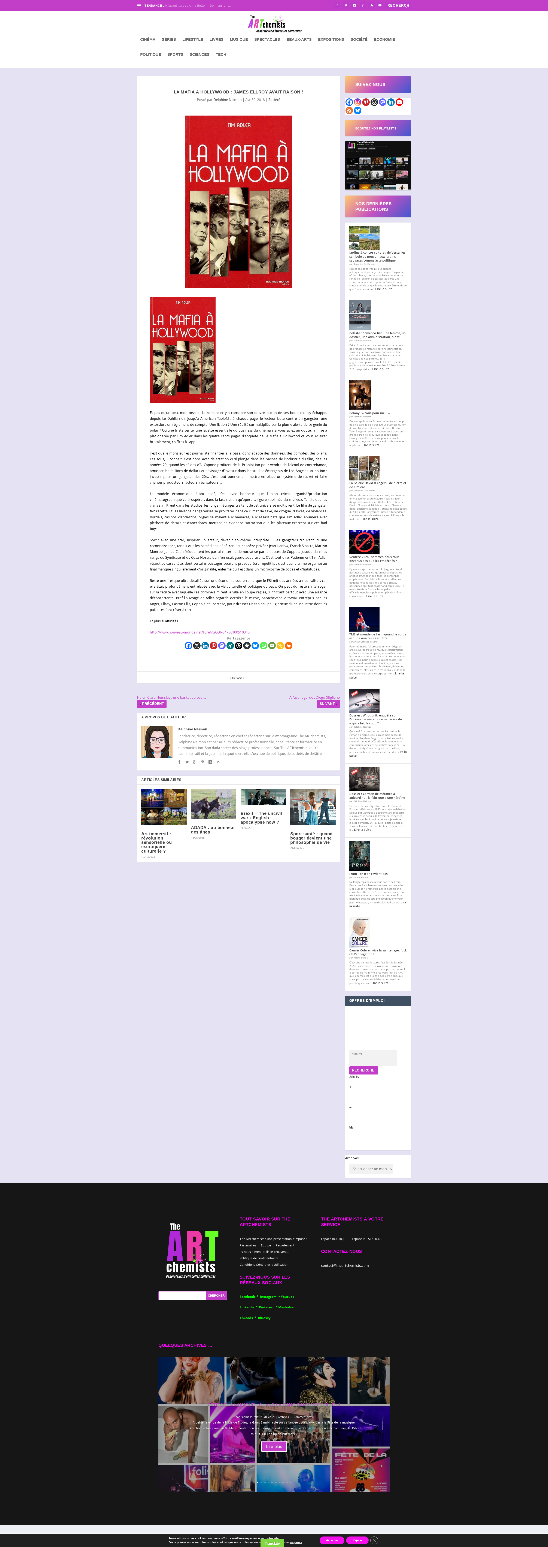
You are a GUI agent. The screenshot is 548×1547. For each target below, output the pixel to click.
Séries (169, 40)
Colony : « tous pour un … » (369, 413)
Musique (239, 40)
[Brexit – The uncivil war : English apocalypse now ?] (263, 797)
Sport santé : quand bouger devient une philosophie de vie (311, 838)
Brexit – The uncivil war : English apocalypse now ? (261, 817)
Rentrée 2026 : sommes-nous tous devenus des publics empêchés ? (374, 559)
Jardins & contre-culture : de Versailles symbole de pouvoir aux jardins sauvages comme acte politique (377, 256)
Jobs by (354, 1102)
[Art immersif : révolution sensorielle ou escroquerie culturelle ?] (164, 807)
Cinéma (147, 40)
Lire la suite (383, 289)
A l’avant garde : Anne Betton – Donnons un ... (198, 5)
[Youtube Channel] (399, 102)
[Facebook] (188, 645)
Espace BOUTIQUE (334, 1239)
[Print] (288, 645)
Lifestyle (192, 40)
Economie (384, 40)
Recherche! (363, 1070)
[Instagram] (357, 102)
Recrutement (285, 1245)
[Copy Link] (280, 645)
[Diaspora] (247, 645)
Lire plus (274, 1446)
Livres (216, 40)
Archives (352, 1158)
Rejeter (357, 1540)
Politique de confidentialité (259, 1258)
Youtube (288, 1296)
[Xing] (230, 645)
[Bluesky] (255, 645)
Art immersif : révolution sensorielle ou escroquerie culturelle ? (156, 842)
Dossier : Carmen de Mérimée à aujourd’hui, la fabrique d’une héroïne (377, 796)
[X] (197, 645)
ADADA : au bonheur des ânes (213, 829)
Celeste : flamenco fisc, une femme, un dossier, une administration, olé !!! (377, 335)
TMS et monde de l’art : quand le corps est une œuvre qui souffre (377, 636)
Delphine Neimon (227, 99)
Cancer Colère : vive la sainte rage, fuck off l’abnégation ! (378, 952)
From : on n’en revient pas (368, 874)
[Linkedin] (205, 645)
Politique (150, 55)
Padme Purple (249, 1417)
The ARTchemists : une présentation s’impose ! (273, 1238)
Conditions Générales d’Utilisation (264, 1264)
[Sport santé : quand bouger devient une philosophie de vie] (313, 807)
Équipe (266, 1245)
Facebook (248, 1296)
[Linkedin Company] (391, 102)
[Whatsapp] (263, 645)
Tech (221, 55)
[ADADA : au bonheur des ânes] (213, 804)
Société (359, 40)
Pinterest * (268, 1307)
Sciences (199, 55)
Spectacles (267, 40)
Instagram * (270, 1296)
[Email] (272, 645)
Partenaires (248, 1245)
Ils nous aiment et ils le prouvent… (264, 1251)
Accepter (332, 1540)
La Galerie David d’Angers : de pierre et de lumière (377, 485)
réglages (296, 1542)
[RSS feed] (349, 110)
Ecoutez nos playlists (375, 128)
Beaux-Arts (299, 40)
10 (290, 1482)
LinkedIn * (249, 1307)
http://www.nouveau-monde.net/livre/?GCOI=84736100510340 (200, 632)
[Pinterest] (213, 645)
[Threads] (238, 645)
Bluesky (264, 1318)
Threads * (249, 1318)
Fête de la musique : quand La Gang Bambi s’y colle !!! (274, 1405)
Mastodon (286, 1307)
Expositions (331, 40)
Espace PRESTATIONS (367, 1239)
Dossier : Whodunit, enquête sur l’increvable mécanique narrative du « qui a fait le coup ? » (375, 719)
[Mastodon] (222, 645)
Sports (175, 55)
